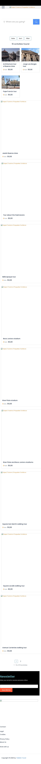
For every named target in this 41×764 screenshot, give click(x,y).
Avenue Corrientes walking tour (14, 648)
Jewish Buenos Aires (10, 153)
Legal (2, 731)
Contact (3, 727)
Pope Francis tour (10, 91)
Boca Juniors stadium (11, 339)
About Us (3, 742)
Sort (20, 38)
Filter (28, 38)
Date (13, 38)
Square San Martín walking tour (14, 524)
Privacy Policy (4, 739)
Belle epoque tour (9, 277)
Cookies (2, 734)
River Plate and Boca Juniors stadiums (18, 462)
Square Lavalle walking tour (14, 586)
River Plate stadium (10, 400)
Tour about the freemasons (14, 215)
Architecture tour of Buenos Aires (9, 65)
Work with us (4, 747)
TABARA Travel (21, 758)
